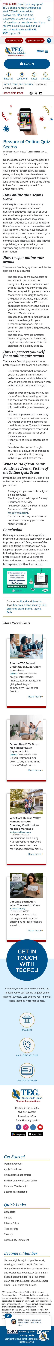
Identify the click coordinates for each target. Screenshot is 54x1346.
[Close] (49, 18)
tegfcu (37, 608)
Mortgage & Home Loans (20, 832)
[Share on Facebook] (31, 92)
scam (21, 608)
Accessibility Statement (16, 1240)
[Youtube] (40, 1127)
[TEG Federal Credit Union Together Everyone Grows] (15, 51)
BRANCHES (27, 1030)
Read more (35, 696)
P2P (44, 605)
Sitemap (8, 1234)
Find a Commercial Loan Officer (21, 1180)
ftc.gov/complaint (18, 512)
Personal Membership (15, 1186)
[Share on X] (36, 92)
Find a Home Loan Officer (17, 1174)
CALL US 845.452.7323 (27, 1055)
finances (18, 605)
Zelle (9, 612)
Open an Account (35, 40)
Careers (8, 1217)
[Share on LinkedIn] (40, 92)
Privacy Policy (11, 1223)
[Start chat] (43, 1336)
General (13, 673)
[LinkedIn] (33, 1127)
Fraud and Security (22, 84)
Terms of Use (11, 1228)
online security (32, 605)
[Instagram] (26, 1127)
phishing (12, 608)
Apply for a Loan (14, 40)
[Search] (49, 40)
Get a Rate (9, 1211)
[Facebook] (18, 1127)
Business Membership (15, 1191)
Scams (28, 608)
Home (6, 84)
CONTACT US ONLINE (27, 1080)
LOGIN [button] (29, 64)
